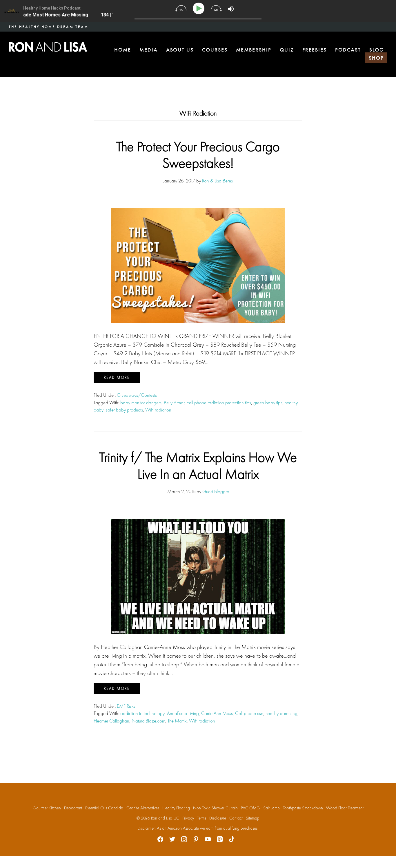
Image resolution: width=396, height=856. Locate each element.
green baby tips (267, 402)
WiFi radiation (158, 410)
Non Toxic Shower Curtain (215, 808)
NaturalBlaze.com (148, 721)
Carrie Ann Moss (217, 713)
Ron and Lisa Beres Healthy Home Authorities (48, 47)
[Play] (200, 9)
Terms (201, 818)
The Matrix (177, 721)
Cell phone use (249, 713)
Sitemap (252, 818)
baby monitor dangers (140, 402)
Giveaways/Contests (137, 395)
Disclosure (217, 818)
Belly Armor (174, 402)
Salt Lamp (271, 808)
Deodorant (73, 808)
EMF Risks (126, 706)
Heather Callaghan (111, 721)
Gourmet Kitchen (47, 808)
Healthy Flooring (176, 808)
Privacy (188, 818)
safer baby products (124, 410)
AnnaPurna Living (183, 713)
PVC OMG (250, 808)
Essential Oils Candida (104, 808)
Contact (236, 818)
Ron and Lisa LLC (165, 818)
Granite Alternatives (142, 808)
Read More (117, 377)
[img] (180, 8)
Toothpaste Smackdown (303, 808)
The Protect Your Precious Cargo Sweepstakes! (198, 155)
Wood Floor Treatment (345, 808)
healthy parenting (281, 713)
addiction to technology (142, 713)
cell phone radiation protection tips (219, 402)
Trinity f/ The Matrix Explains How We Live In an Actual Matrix (198, 465)
